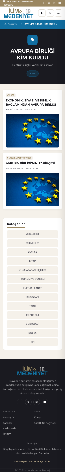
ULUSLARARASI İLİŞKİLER (32, 270)
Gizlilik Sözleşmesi (45, 423)
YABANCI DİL (33, 234)
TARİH (32, 305)
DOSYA (32, 332)
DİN (32, 342)
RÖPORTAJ (32, 315)
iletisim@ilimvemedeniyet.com (32, 461)
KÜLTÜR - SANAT (32, 288)
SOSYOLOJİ (32, 323)
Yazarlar (7, 423)
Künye (37, 417)
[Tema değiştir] (42, 13)
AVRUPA (32, 252)
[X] (49, 3)
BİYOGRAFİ (33, 297)
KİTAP (32, 261)
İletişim (7, 433)
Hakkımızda (9, 428)
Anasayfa (13, 24)
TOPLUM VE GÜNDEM (33, 278)
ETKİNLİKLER (32, 243)
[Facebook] (44, 3)
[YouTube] (60, 3)
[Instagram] (54, 3)
